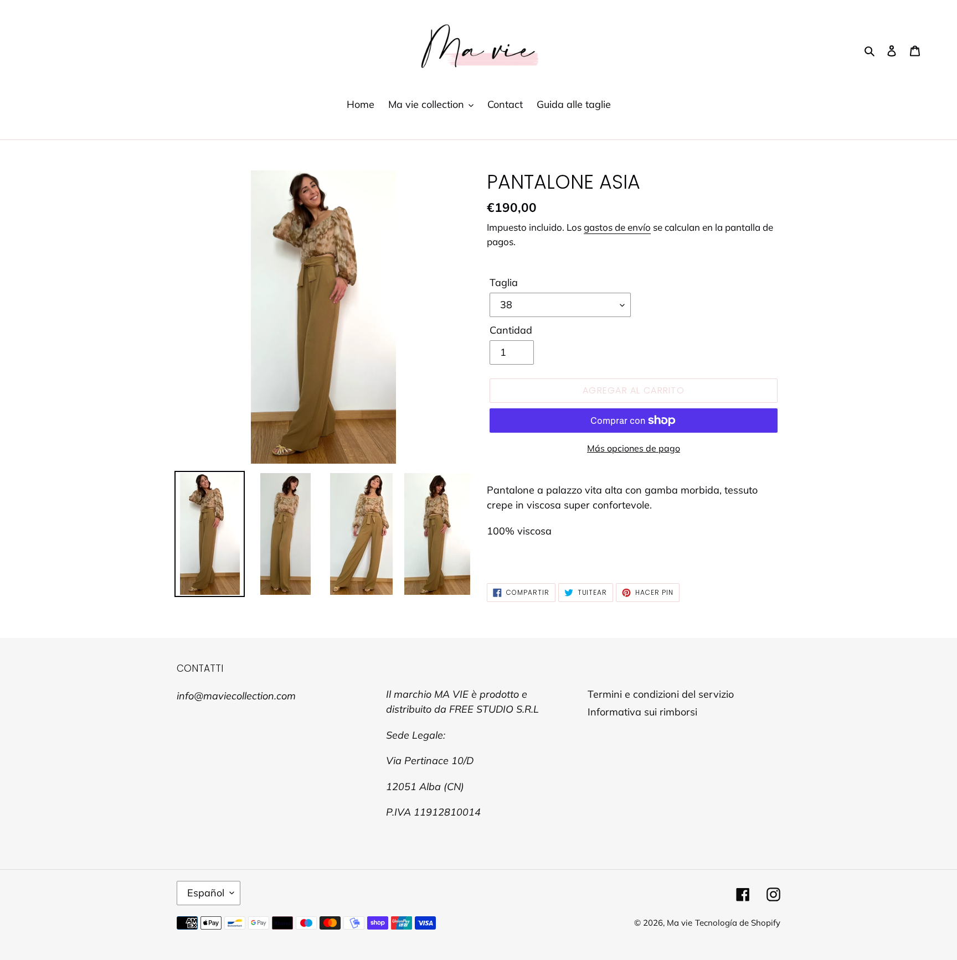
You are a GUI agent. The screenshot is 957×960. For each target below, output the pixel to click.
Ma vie (679, 922)
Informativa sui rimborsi (642, 711)
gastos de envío (617, 227)
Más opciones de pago (633, 448)
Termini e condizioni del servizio (661, 694)
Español (205, 892)
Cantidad (511, 330)
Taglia (504, 282)
